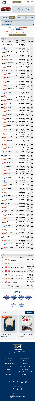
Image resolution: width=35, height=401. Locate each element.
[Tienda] (28, 2)
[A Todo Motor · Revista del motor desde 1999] (4, 3)
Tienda (4, 312)
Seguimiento (29, 17)
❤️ (7, 32)
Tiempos (12, 17)
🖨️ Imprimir (26, 32)
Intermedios (20, 17)
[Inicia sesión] (24, 3)
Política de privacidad (25, 372)
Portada (8, 361)
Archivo (8, 374)
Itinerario (4, 17)
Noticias (9, 14)
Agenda (8, 369)
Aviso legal (24, 374)
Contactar (24, 369)
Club (24, 361)
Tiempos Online (26, 14)
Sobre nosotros (25, 366)
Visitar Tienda (29, 312)
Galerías (8, 372)
